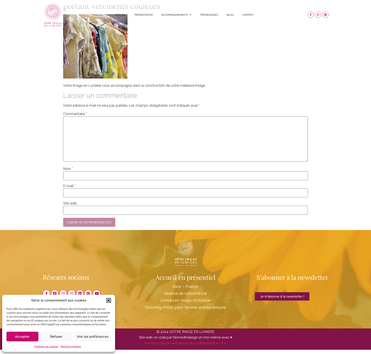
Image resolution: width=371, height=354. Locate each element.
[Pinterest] (88, 293)
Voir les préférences (92, 336)
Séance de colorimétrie (185, 293)
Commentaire (75, 114)
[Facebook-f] (311, 15)
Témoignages (209, 14)
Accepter (22, 336)
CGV (223, 343)
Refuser (56, 336)
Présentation (143, 14)
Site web (70, 203)
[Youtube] (96, 293)
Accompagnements (174, 14)
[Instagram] (318, 15)
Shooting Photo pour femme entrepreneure (185, 307)
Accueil (120, 14)
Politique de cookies (46, 346)
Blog (230, 14)
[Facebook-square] (54, 293)
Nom (68, 169)
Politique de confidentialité (195, 343)
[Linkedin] (325, 15)
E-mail (69, 186)
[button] (108, 300)
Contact (248, 14)
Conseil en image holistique (185, 300)
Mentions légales (71, 346)
